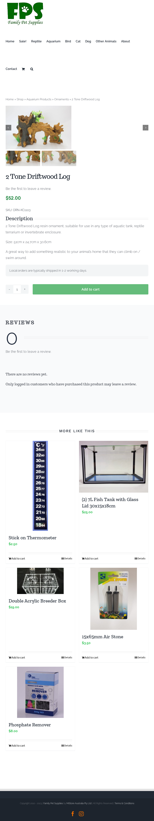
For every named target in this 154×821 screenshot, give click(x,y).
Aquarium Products (38, 99)
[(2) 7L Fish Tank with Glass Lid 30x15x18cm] (113, 467)
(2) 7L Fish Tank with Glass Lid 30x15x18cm (110, 502)
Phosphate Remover (30, 725)
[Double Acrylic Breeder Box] (40, 581)
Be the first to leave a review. (28, 189)
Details (68, 558)
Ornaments (61, 99)
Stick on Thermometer (33, 538)
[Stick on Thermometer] (40, 486)
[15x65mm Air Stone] (113, 599)
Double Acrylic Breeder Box (37, 601)
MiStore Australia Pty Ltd (78, 803)
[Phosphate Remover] (40, 692)
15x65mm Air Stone (102, 637)
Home (10, 99)
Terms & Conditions (124, 803)
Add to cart (91, 289)
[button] (31, 69)
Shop (20, 99)
